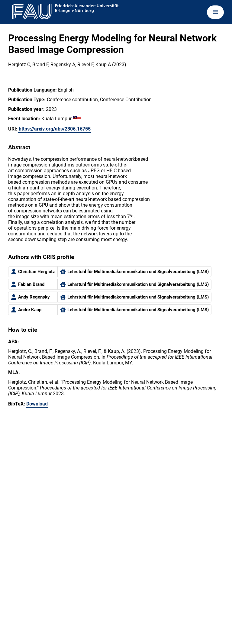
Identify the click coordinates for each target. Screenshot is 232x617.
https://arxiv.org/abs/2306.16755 (55, 129)
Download (37, 404)
